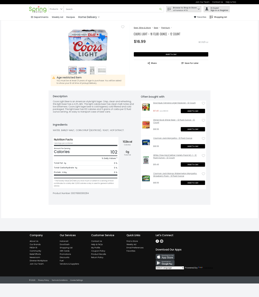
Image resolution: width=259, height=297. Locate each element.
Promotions (65, 254)
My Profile (95, 247)
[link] (200, 17)
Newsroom (35, 257)
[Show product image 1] (73, 70)
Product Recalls (98, 254)
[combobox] (56, 9)
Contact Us (217, 2)
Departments (41, 17)
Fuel (62, 260)
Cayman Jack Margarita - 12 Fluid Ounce (172, 138)
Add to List (171, 54)
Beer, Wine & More (142, 27)
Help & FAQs (97, 244)
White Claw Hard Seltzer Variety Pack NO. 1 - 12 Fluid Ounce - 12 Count (175, 156)
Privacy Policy (43, 280)
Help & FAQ (231, 2)
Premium (165, 27)
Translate (208, 267)
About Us (34, 241)
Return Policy (97, 257)
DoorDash (64, 244)
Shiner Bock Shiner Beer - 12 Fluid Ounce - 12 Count (174, 121)
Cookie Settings (76, 280)
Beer (156, 27)
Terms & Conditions (60, 280)
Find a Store (132, 241)
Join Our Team (202, 2)
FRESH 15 (33, 247)
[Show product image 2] (82, 70)
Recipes (70, 17)
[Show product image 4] (102, 70)
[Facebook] (157, 242)
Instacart (64, 241)
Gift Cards (64, 251)
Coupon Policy (98, 251)
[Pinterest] (161, 242)
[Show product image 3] (92, 70)
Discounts (64, 257)
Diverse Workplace (38, 260)
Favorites (131, 251)
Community (35, 251)
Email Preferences (135, 247)
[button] (199, 8)
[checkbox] (122, 27)
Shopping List (66, 247)
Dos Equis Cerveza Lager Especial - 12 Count (174, 103)
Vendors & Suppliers (69, 264)
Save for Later (192, 63)
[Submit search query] (160, 9)
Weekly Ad (57, 17)
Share (154, 63)
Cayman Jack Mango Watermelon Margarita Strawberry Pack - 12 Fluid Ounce (175, 174)
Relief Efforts (35, 254)
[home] (38, 9)
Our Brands (35, 244)
